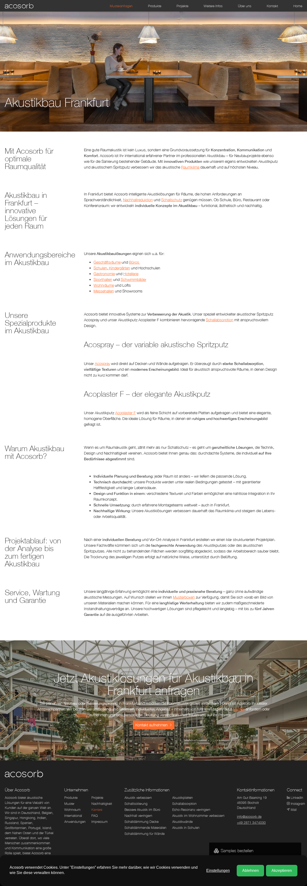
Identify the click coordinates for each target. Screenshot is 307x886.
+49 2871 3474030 (251, 822)
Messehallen (104, 291)
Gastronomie (104, 274)
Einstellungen (218, 870)
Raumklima (190, 167)
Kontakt (81, 715)
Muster (239, 709)
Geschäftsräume (107, 262)
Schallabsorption (219, 320)
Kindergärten (119, 268)
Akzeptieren (282, 870)
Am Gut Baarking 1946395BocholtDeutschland (252, 802)
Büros (134, 262)
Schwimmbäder (133, 279)
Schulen (100, 268)
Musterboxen (184, 597)
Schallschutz (171, 200)
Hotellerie (130, 274)
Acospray (102, 363)
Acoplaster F (125, 413)
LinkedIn (296, 797)
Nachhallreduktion (138, 200)
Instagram (296, 803)
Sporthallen (103, 279)
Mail (294, 809)
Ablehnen (250, 870)
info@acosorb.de (249, 816)
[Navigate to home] (19, 5)
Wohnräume (104, 285)
